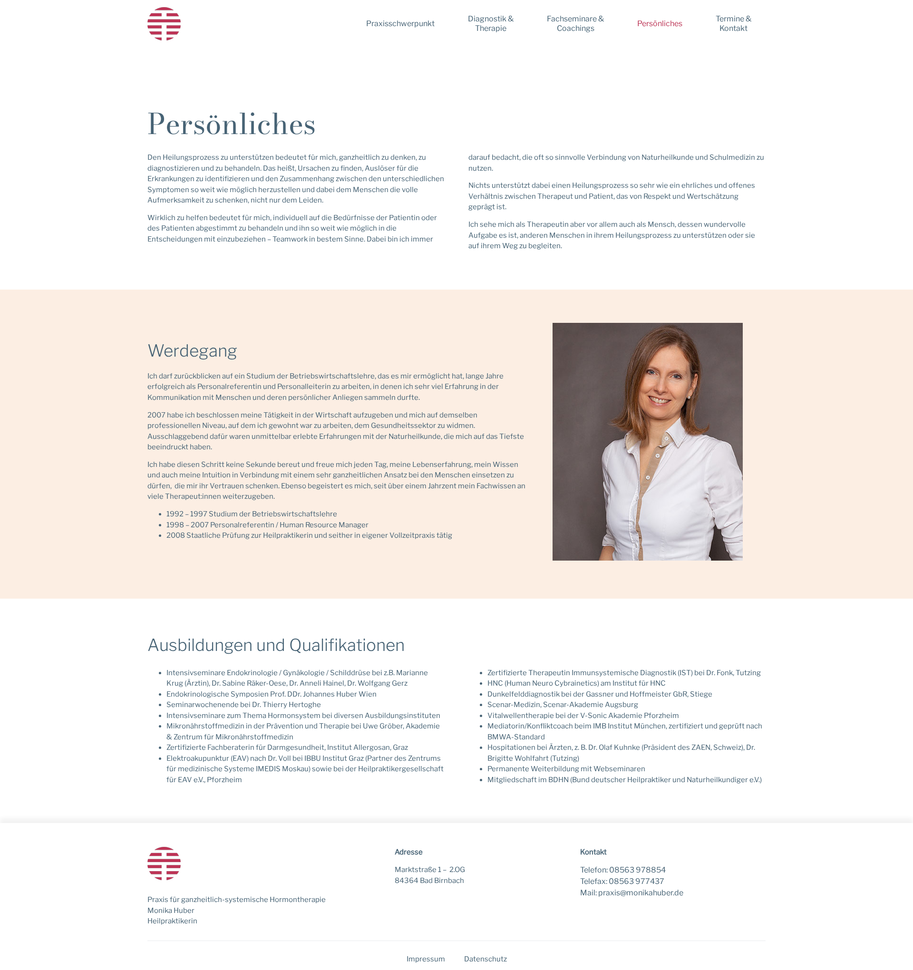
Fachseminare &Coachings (575, 23)
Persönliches (659, 23)
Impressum (426, 959)
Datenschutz (485, 959)
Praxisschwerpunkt (400, 23)
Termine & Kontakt (733, 23)
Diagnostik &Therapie (491, 23)
